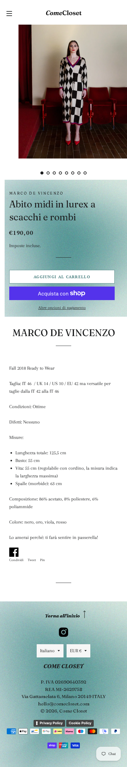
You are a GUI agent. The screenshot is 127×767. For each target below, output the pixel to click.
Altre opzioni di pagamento (62, 307)
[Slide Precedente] (32, 173)
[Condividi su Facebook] (18, 551)
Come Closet (73, 711)
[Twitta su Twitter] (33, 551)
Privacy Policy (51, 723)
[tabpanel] (63, 91)
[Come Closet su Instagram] (63, 632)
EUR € (75, 650)
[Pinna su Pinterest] (44, 551)
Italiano (47, 650)
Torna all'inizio (62, 616)
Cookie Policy (80, 723)
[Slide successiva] (95, 173)
